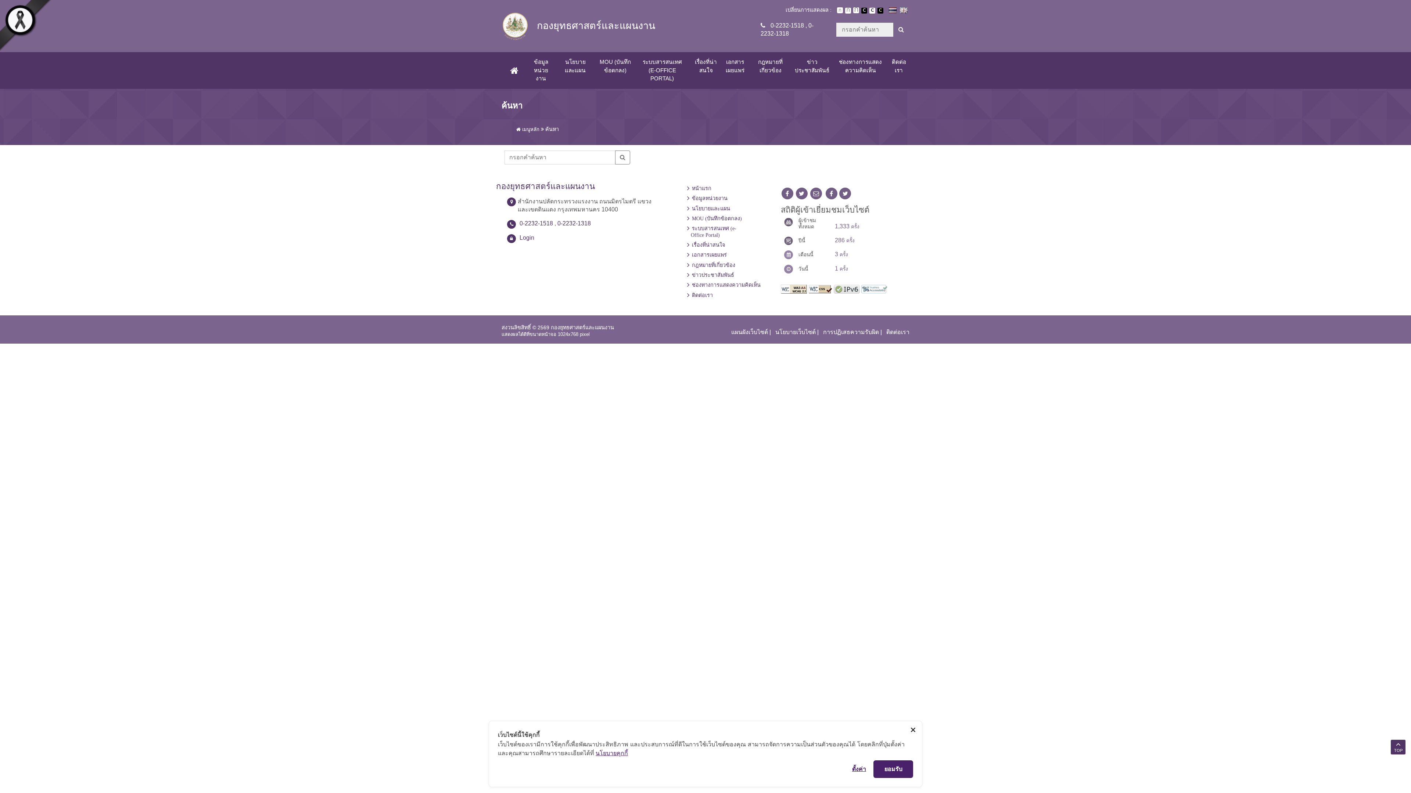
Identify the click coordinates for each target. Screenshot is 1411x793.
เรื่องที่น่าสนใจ (706, 66)
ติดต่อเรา (899, 66)
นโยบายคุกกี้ (612, 753)
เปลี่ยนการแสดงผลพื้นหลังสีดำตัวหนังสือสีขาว (864, 11)
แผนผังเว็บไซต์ (749, 332)
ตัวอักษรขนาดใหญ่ (856, 10)
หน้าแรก (701, 188)
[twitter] (802, 194)
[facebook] (787, 194)
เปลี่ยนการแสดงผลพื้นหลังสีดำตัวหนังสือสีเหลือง (880, 11)
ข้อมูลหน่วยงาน (541, 70)
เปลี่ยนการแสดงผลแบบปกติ (872, 11)
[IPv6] (847, 289)
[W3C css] (820, 289)
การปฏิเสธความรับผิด (851, 332)
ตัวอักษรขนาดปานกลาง (848, 11)
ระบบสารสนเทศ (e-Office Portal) (662, 70)
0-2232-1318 (574, 223)
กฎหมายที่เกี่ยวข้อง (770, 66)
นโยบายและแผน (575, 66)
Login (527, 238)
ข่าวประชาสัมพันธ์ (812, 66)
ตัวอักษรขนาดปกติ (840, 10)
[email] (816, 194)
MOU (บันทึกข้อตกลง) (615, 66)
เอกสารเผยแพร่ (735, 66)
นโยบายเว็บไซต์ (795, 332)
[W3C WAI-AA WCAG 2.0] (794, 289)
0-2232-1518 (787, 25)
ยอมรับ (893, 768)
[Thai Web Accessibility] (874, 289)
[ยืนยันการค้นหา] (901, 30)
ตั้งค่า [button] (859, 768)
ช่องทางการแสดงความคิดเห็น (860, 66)
